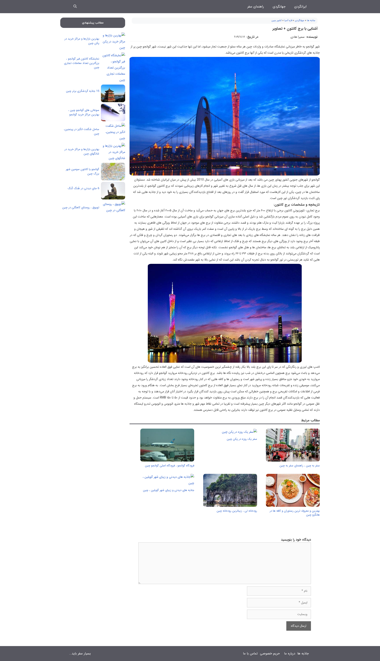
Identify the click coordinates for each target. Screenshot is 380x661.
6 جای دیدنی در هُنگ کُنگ (83, 188)
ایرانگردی (300, 6)
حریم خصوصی (270, 653)
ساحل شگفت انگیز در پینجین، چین (81, 131)
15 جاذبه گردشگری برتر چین (82, 91)
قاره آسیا (288, 20)
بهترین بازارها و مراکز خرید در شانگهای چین (81, 151)
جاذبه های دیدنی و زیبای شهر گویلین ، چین (168, 490)
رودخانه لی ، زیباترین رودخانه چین (237, 511)
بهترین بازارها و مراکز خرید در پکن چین (81, 40)
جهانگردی (279, 6)
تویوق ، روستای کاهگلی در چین (80, 207)
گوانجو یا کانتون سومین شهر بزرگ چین (82, 171)
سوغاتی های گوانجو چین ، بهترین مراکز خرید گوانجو (83, 112)
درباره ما (289, 653)
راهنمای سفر (255, 6)
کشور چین (277, 20)
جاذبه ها (311, 20)
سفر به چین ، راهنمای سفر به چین (300, 465)
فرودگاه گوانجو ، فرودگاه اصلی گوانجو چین (169, 465)
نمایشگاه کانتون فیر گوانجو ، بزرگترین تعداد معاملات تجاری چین (81, 63)
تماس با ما (250, 653)
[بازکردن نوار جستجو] (75, 6)
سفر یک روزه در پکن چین (242, 439)
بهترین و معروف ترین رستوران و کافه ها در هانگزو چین (295, 513)
